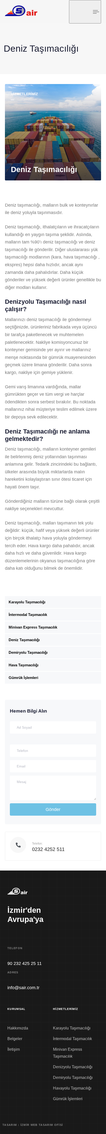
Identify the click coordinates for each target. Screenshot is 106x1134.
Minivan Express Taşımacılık (33, 627)
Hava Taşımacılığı (23, 665)
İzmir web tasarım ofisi (41, 1124)
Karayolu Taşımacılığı (27, 602)
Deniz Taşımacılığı (24, 640)
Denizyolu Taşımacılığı (72, 1067)
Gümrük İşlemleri (23, 678)
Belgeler (14, 1039)
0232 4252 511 (48, 849)
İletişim (13, 1049)
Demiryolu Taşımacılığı (28, 652)
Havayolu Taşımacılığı (72, 1088)
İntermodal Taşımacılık (28, 614)
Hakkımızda (17, 1028)
